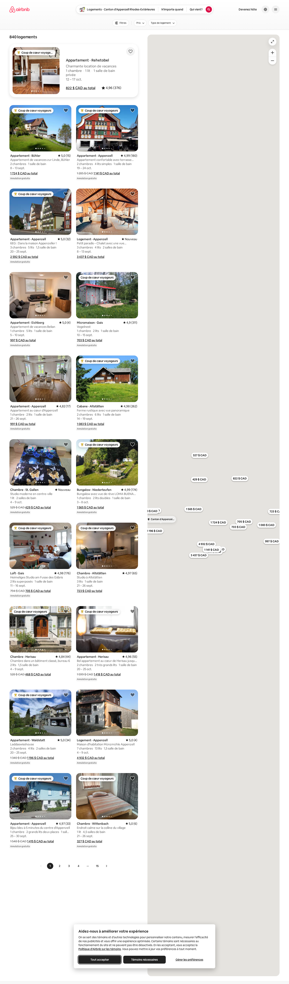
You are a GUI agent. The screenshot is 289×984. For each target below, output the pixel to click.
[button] (80, 88)
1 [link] (50, 866)
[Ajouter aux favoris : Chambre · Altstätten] (132, 528)
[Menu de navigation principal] (276, 9)
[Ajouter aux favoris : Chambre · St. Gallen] (66, 444)
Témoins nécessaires (144, 959)
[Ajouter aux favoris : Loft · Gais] (66, 528)
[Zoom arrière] (272, 53)
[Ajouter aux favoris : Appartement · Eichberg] (66, 277)
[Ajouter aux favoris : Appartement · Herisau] (132, 611)
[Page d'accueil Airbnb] (19, 9)
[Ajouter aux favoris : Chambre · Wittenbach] (132, 778)
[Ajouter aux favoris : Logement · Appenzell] (132, 194)
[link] (41, 866)
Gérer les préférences (189, 959)
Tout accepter (99, 959)
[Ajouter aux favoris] (130, 51)
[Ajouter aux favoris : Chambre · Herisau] (66, 611)
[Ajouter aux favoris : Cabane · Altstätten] (132, 360)
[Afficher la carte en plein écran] (272, 42)
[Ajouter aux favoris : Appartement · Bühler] (66, 110)
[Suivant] (106, 866)
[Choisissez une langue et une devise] (265, 9)
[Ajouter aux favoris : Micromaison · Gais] (132, 277)
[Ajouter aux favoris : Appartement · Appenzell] (132, 110)
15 (97, 866)
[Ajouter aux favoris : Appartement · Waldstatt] (66, 695)
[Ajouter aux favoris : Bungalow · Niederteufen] (132, 444)
